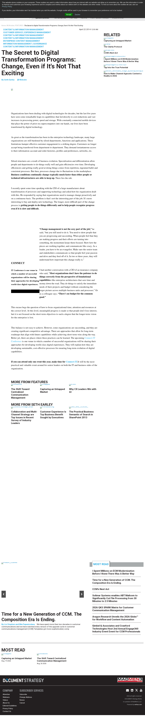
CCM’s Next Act (111, 53)
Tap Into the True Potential (116, 67)
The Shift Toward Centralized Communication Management (20, 393)
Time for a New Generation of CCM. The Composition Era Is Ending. (41, 616)
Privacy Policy (7, 6)
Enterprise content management (21, 41)
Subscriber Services (31, 690)
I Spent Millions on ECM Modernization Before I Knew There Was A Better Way (121, 60)
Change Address (26, 697)
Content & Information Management (23, 29)
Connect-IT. (72, 361)
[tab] (101, 564)
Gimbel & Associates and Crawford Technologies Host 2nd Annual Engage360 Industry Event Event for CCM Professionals (116, 628)
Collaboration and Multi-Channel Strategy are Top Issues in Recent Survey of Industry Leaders (24, 417)
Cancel (22, 703)
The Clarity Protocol (113, 47)
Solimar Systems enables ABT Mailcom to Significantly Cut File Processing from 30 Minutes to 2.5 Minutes (115, 598)
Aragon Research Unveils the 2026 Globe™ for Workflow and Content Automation (115, 618)
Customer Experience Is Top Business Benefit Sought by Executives (53, 414)
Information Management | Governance (25, 44)
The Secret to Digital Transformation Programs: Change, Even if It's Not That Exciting (41, 63)
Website (23, 80)
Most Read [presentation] (101, 564)
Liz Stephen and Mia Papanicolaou (19, 624)
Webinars (6, 697)
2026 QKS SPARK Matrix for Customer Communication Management (113, 609)
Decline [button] (77, 14)
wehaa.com (138, 704)
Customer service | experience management (27, 32)
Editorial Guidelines (10, 706)
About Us (6, 703)
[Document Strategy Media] (24, 680)
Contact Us (7, 711)
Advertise (6, 694)
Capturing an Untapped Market (117, 41)
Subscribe (23, 694)
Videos (5, 700)
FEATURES (39, 382)
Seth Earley (9, 80)
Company (8, 690)
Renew (22, 700)
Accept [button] (68, 14)
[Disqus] (54, 462)
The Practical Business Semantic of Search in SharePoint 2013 (81, 414)
